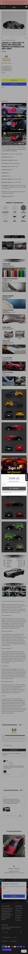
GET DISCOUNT (14, 488)
